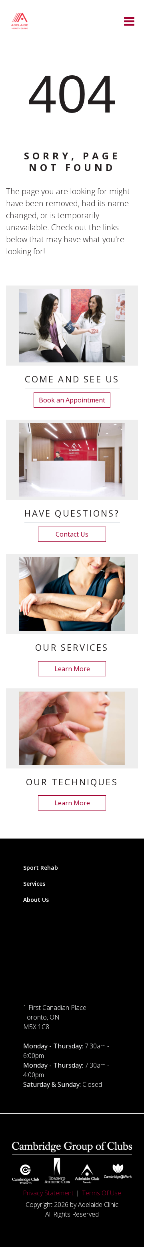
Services (34, 883)
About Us (36, 899)
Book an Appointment (72, 400)
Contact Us (72, 534)
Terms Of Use (101, 1193)
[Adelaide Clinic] (19, 21)
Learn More (72, 668)
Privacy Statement (48, 1193)
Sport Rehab (40, 867)
